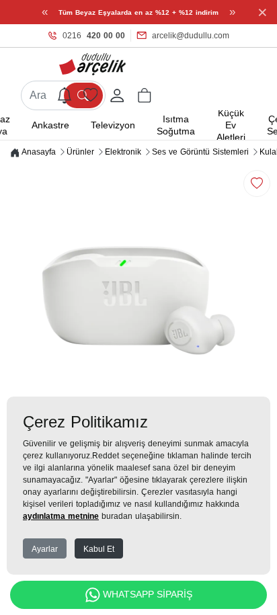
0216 (94, 35)
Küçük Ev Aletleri (230, 125)
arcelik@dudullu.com (190, 35)
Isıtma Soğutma (176, 125)
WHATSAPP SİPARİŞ (147, 594)
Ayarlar (45, 549)
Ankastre (50, 125)
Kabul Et (98, 549)
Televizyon (113, 125)
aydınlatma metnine (61, 516)
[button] (144, 95)
